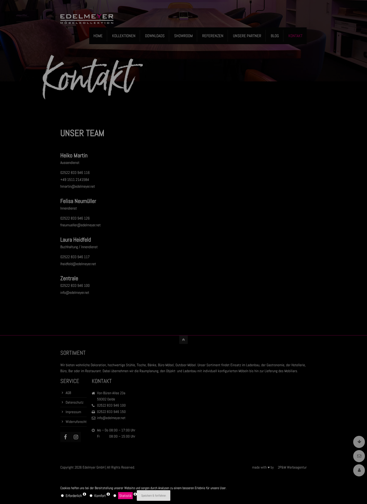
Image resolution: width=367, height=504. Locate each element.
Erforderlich (74, 495)
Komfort (100, 495)
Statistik (125, 495)
